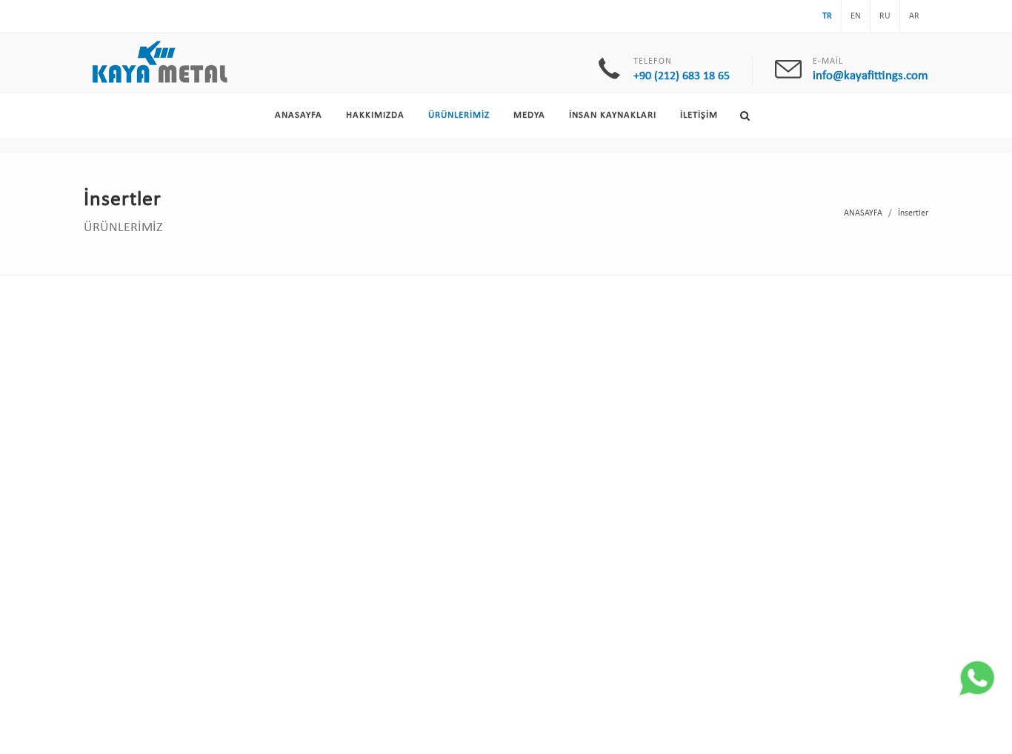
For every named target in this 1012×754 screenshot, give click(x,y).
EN (855, 16)
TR (827, 16)
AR (914, 16)
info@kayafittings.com (870, 76)
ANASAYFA (863, 213)
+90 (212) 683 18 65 (681, 76)
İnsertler (913, 213)
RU (885, 16)
